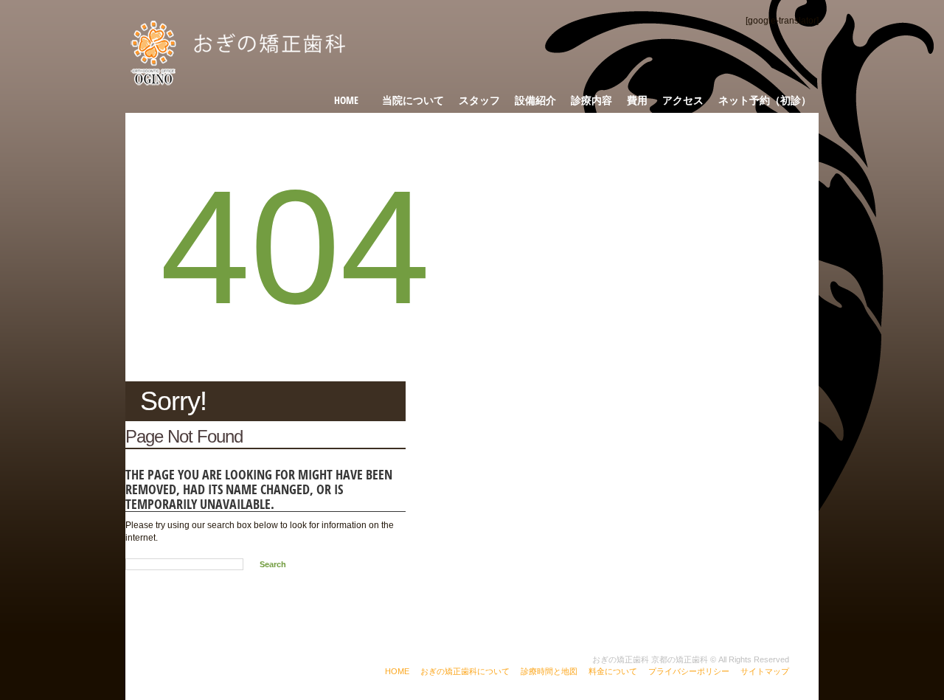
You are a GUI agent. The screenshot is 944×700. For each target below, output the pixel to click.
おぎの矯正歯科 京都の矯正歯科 (650, 659)
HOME (397, 671)
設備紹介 (535, 100)
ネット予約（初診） (764, 100)
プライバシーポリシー (688, 671)
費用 (637, 100)
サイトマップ (764, 671)
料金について (613, 671)
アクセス (683, 100)
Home (346, 100)
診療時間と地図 (549, 671)
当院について (413, 100)
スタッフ (479, 100)
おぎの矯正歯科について (465, 671)
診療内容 (591, 100)
